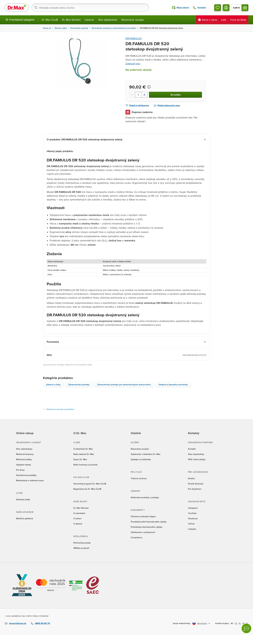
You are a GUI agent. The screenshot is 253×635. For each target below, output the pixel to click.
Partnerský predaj (81, 542)
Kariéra (191, 478)
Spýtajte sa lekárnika (141, 459)
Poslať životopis (195, 483)
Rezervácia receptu (132, 19)
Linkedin (192, 529)
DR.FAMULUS (133, 38)
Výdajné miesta (23, 464)
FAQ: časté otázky (196, 459)
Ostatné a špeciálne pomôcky (173, 384)
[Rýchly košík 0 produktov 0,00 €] (245, 7)
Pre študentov (194, 489)
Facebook (193, 518)
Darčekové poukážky (26, 475)
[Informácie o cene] (149, 87)
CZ (236, 623)
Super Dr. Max (80, 459)
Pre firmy (20, 470)
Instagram (193, 508)
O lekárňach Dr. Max (83, 449)
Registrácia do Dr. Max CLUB (87, 489)
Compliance (136, 537)
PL (240, 623)
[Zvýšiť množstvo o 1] (144, 95)
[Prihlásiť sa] (226, 7)
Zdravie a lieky (53, 384)
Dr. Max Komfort (71, 19)
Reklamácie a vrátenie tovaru (30, 480)
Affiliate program (81, 548)
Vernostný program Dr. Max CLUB (89, 483)
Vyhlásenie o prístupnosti (143, 532)
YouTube (192, 513)
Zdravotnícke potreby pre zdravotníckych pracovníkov (124, 384)
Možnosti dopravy (24, 454)
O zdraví (77, 518)
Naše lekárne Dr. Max (83, 454)
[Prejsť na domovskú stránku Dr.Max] (17, 8)
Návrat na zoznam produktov (60, 409)
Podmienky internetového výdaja (146, 527)
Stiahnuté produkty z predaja (145, 497)
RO (243, 623)
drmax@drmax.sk (17, 623)
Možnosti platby (24, 459)
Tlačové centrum (139, 478)
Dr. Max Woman (81, 508)
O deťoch (77, 523)
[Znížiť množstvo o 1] (132, 95)
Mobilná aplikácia (24, 518)
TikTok (191, 523)
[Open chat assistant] (246, 628)
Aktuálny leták (23, 499)
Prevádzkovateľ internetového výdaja (148, 521)
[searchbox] (90, 8)
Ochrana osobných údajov (143, 516)
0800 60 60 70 (42, 623)
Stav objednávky (107, 19)
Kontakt (192, 449)
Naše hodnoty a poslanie (85, 464)
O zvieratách (79, 513)
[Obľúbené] (217, 7)
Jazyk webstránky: (182, 623)
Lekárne (89, 19)
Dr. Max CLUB (50, 19)
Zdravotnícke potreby (79, 384)
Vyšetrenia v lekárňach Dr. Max (145, 454)
